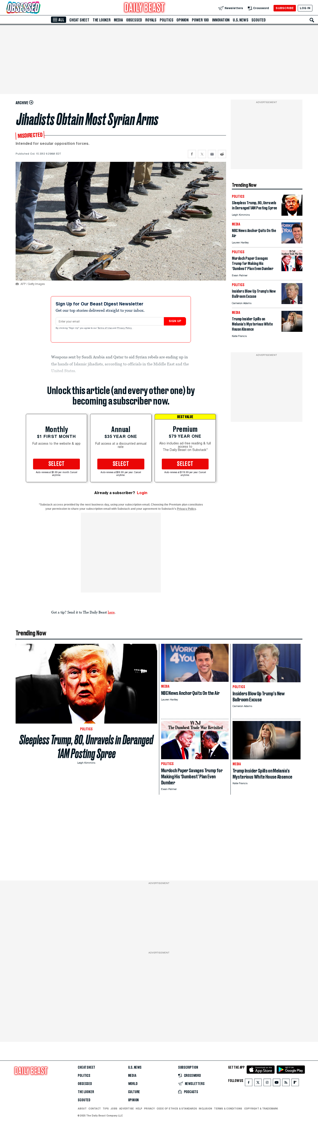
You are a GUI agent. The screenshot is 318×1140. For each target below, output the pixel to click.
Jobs (114, 1108)
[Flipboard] (295, 1083)
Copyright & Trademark (261, 1108)
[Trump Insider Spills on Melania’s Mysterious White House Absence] (291, 331)
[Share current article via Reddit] (222, 154)
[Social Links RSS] (286, 1083)
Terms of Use (105, 328)
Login (142, 493)
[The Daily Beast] (144, 8)
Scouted (258, 20)
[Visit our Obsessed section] (38, 8)
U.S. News (240, 20)
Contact (94, 1108)
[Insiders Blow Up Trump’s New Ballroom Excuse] (291, 303)
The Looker (102, 20)
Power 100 (200, 20)
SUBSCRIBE (285, 8)
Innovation (221, 20)
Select (56, 464)
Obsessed (134, 20)
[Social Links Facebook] (248, 1083)
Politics (166, 20)
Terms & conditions (228, 1108)
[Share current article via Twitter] (202, 154)
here (111, 612)
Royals (150, 20)
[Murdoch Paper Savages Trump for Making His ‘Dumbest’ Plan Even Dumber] (291, 270)
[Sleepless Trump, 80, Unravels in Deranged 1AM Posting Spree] (291, 214)
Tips (106, 1108)
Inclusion (205, 1108)
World (133, 1084)
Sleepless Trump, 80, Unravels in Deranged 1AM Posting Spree (86, 746)
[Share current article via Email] (212, 154)
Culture (134, 1092)
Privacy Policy (124, 328)
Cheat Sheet (79, 20)
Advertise (126, 1108)
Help (139, 1108)
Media (118, 20)
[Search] (312, 20)
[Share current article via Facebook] (192, 154)
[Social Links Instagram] (267, 1083)
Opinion (182, 20)
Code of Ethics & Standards (177, 1108)
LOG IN (305, 8)
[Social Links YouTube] (276, 1083)
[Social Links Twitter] (258, 1083)
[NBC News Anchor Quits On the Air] (291, 242)
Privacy (149, 1108)
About (82, 1108)
